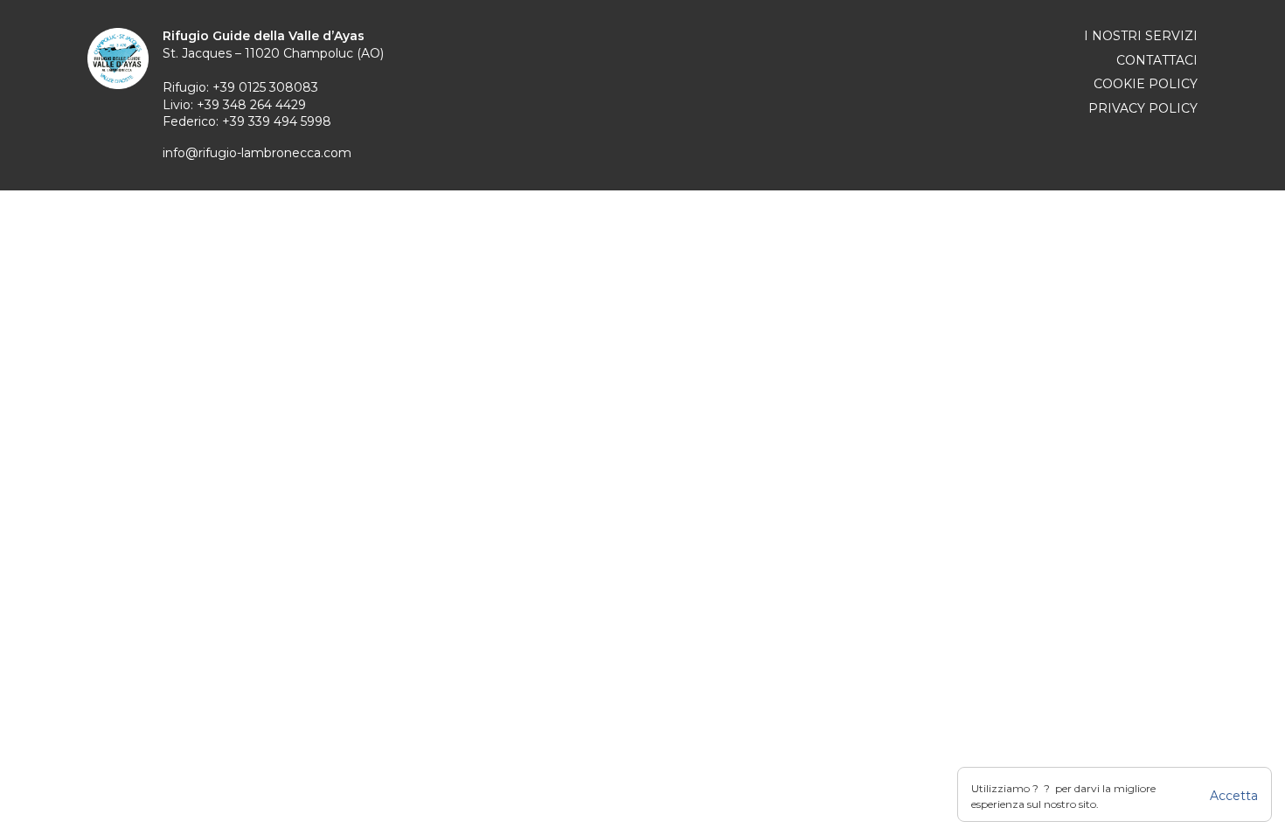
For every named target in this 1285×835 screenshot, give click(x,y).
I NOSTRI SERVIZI (1141, 36)
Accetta (1234, 796)
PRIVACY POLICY (1143, 108)
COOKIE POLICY (1146, 84)
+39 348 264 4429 (251, 105)
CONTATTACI (1157, 60)
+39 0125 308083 (265, 87)
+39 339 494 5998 (276, 121)
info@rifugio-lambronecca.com (257, 153)
